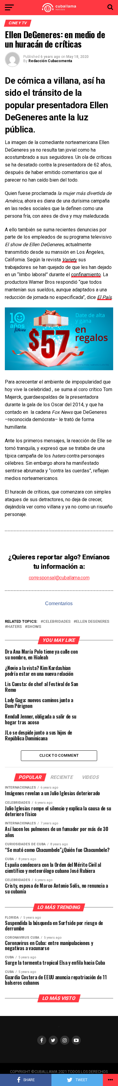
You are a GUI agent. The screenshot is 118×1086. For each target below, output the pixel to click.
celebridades (56, 622)
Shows (34, 627)
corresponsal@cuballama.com (59, 578)
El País (104, 297)
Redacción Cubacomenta (50, 61)
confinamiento (86, 274)
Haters (14, 627)
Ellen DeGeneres (92, 622)
